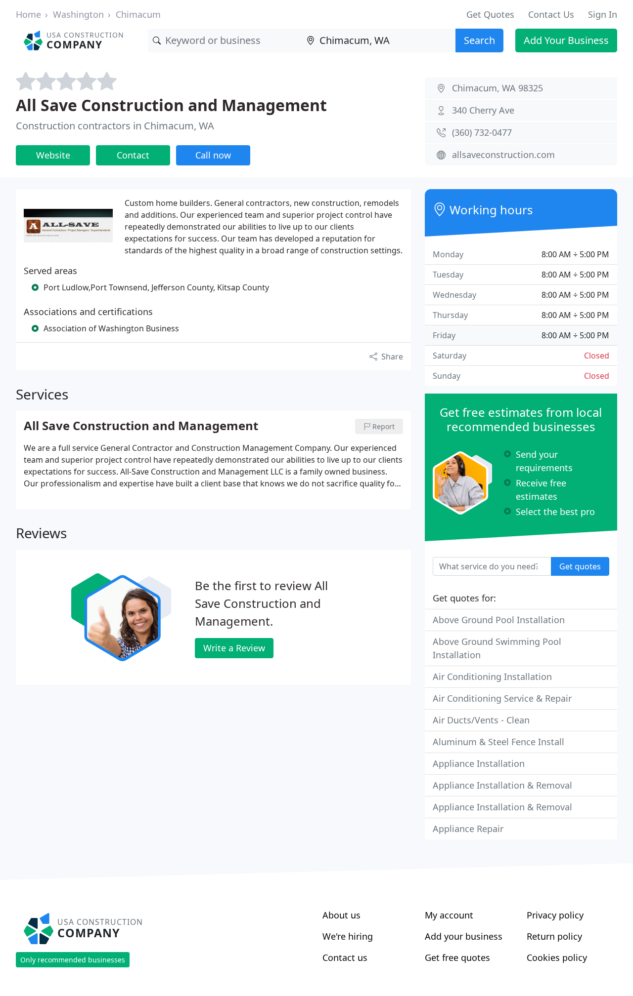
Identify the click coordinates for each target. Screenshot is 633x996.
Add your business (463, 936)
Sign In (602, 14)
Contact (133, 155)
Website (53, 155)
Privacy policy (555, 915)
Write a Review (234, 648)
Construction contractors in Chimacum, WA (115, 125)
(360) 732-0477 (482, 132)
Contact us (344, 957)
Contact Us (551, 14)
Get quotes (580, 566)
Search (479, 40)
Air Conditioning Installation (492, 676)
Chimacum (138, 14)
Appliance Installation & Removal (502, 785)
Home (28, 14)
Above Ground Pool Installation (499, 620)
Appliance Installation (479, 763)
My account (449, 915)
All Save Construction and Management (171, 105)
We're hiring (347, 936)
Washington (78, 14)
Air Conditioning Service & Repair (502, 698)
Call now (213, 155)
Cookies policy (557, 957)
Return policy (554, 936)
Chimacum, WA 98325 (497, 88)
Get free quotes (457, 957)
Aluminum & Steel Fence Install (498, 742)
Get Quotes (490, 14)
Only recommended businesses (72, 959)
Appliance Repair (468, 829)
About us (341, 915)
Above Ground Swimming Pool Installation (497, 648)
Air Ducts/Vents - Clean (481, 720)
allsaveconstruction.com (503, 154)
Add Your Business (566, 40)
